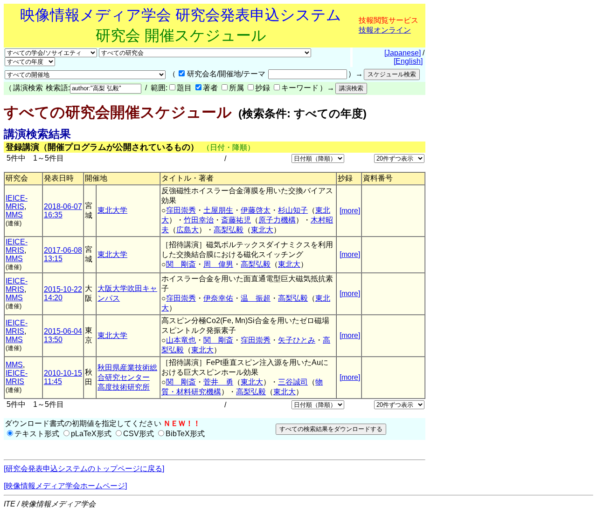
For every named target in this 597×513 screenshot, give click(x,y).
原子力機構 (277, 220)
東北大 (262, 230)
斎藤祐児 (236, 220)
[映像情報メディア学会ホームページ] (65, 486)
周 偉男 (218, 264)
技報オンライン (385, 30)
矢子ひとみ (296, 340)
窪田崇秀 (181, 210)
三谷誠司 (293, 382)
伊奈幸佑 (218, 298)
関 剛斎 (181, 264)
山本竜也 (181, 340)
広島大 (187, 230)
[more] (350, 211)
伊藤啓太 (256, 210)
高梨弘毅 (228, 230)
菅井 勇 (218, 382)
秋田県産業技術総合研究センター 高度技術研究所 (127, 377)
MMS (14, 215)
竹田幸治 (199, 220)
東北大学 (112, 210)
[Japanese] (402, 53)
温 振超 (256, 298)
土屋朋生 (218, 210)
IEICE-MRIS (17, 202)
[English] (408, 61)
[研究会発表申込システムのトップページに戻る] (84, 468)
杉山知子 (293, 210)
